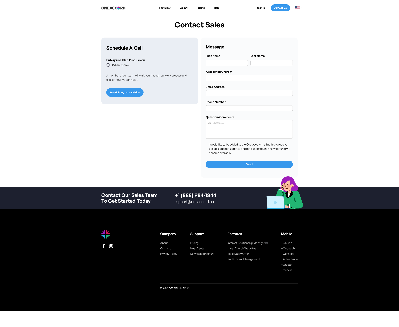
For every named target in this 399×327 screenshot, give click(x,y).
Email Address (215, 86)
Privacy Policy (168, 253)
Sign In (261, 7)
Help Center (197, 248)
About (183, 7)
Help (216, 7)
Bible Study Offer (238, 253)
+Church (286, 243)
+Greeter (286, 264)
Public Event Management (244, 259)
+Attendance (289, 259)
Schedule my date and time (124, 92)
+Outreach (288, 248)
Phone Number (216, 102)
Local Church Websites (242, 248)
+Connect (287, 253)
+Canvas (286, 270)
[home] (113, 8)
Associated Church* (219, 71)
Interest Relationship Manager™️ (248, 243)
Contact (165, 248)
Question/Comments (220, 117)
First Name (213, 55)
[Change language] (299, 7)
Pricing (201, 7)
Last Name (257, 55)
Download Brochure (202, 253)
